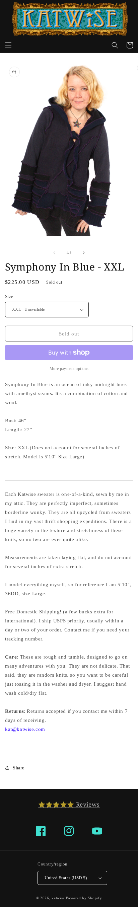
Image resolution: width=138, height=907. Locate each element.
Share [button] (18, 767)
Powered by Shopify (84, 898)
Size (9, 296)
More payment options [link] (69, 368)
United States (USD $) (66, 877)
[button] (8, 45)
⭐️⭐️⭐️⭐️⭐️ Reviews (69, 804)
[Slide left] (54, 252)
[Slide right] (83, 252)
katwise (58, 898)
